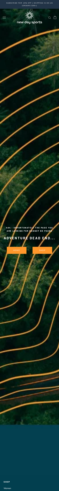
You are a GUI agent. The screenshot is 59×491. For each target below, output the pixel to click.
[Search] (49, 17)
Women (7, 488)
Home (16, 250)
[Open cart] (55, 17)
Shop (42, 250)
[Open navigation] (4, 17)
